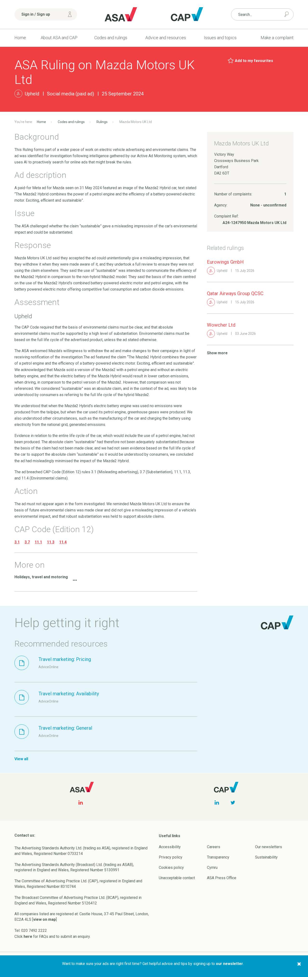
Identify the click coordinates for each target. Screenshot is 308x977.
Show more (217, 353)
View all (21, 759)
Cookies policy (171, 867)
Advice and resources (165, 37)
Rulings (102, 122)
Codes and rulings (110, 37)
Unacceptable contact (177, 878)
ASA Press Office (221, 878)
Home (20, 37)
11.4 (63, 542)
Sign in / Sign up (35, 14)
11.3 (50, 542)
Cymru (212, 867)
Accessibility (170, 847)
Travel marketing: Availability (68, 694)
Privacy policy (170, 857)
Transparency (218, 857)
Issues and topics (220, 37)
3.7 (27, 542)
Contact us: (24, 835)
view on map (44, 919)
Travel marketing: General (65, 728)
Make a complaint (277, 37)
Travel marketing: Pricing (64, 659)
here (28, 936)
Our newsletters (268, 847)
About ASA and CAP (59, 37)
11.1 (38, 542)
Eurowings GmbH (225, 262)
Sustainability (266, 857)
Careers (213, 847)
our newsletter (229, 963)
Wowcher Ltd (221, 325)
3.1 (17, 542)
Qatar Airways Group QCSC (235, 293)
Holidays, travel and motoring (41, 577)
